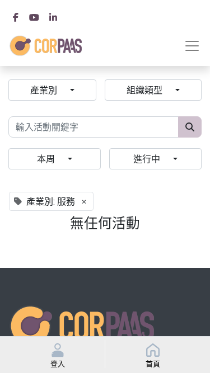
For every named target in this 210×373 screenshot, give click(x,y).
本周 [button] (47, 158)
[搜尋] (190, 127)
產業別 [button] (44, 90)
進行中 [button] (147, 158)
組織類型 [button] (145, 90)
